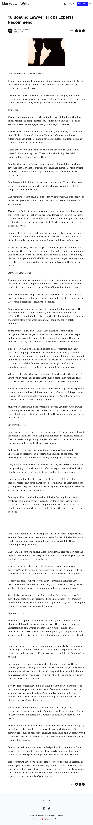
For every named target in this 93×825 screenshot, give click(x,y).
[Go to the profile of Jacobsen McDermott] (10, 31)
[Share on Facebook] (80, 30)
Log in (71, 4)
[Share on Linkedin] (83, 30)
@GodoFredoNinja (53, 819)
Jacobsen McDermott (22, 30)
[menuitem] (46, 800)
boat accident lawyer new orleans (25, 232)
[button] (65, 3)
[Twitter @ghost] (49, 808)
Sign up (46, 800)
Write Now (82, 4)
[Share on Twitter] (76, 30)
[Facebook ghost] (44, 808)
